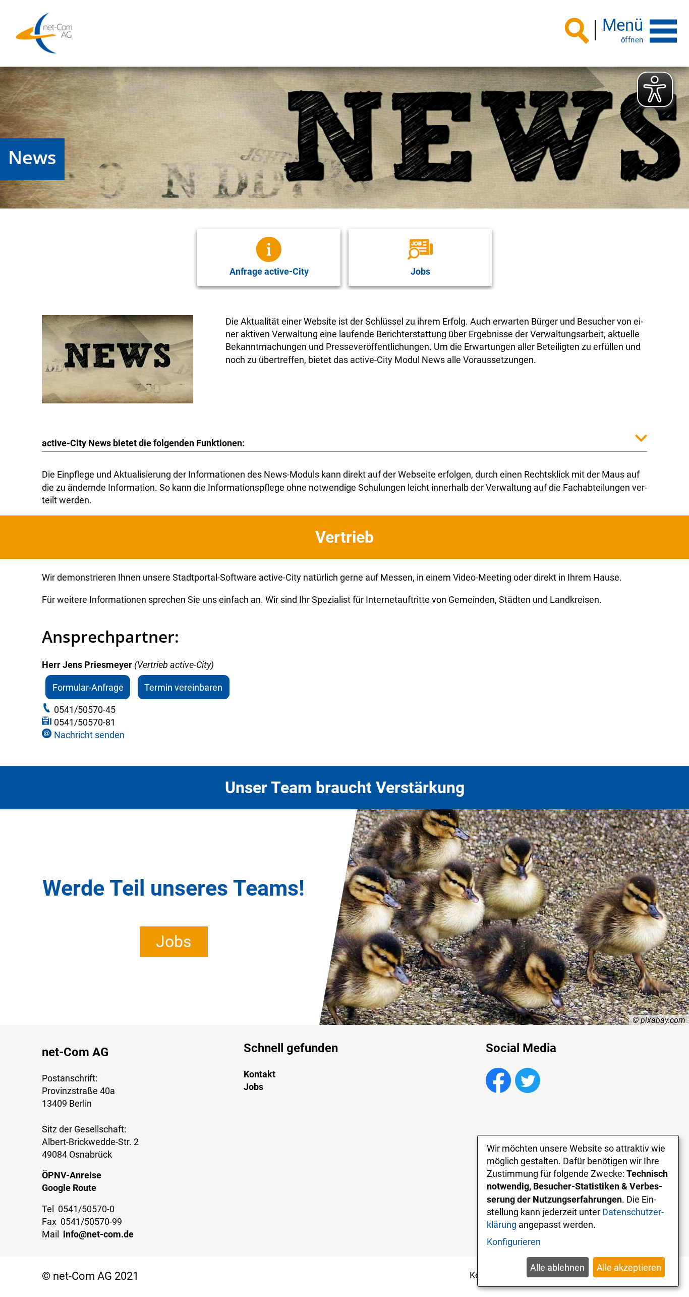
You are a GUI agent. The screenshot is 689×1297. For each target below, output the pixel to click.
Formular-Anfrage (88, 687)
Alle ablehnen (557, 1267)
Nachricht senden (89, 735)
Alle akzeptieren (629, 1267)
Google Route (69, 1187)
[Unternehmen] (44, 33)
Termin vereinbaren (183, 687)
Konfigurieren (514, 1241)
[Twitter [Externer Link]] (527, 1089)
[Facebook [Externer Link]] (498, 1089)
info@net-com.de (98, 1234)
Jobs (174, 941)
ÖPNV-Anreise (71, 1175)
